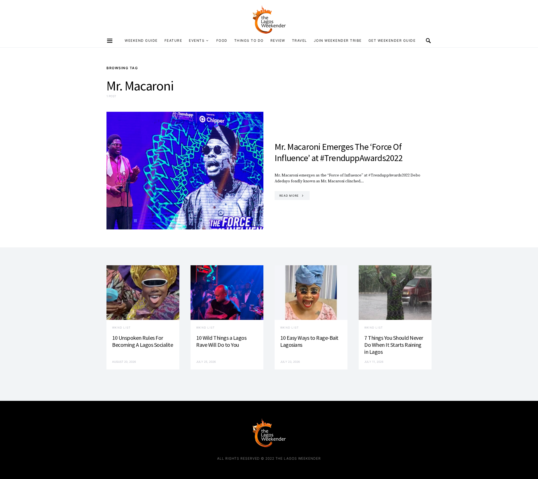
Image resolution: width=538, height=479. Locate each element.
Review (277, 40)
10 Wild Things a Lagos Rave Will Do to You (221, 341)
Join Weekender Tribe (338, 40)
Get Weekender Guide (392, 40)
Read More (289, 195)
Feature (173, 40)
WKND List (121, 327)
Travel (299, 40)
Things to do (249, 40)
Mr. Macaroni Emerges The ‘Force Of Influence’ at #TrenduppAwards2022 (339, 152)
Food (222, 40)
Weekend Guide (141, 40)
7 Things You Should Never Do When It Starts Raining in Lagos (393, 344)
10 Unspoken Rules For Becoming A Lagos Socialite (142, 341)
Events (197, 40)
